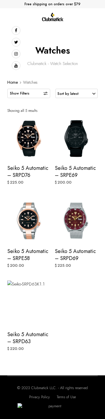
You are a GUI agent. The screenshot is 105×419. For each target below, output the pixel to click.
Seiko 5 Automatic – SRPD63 (27, 338)
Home (12, 82)
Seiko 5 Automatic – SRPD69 (75, 254)
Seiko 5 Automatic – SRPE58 (27, 254)
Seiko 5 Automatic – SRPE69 (75, 171)
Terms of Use (66, 397)
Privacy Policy (39, 397)
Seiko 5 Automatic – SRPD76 (27, 171)
